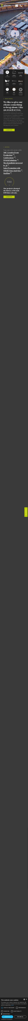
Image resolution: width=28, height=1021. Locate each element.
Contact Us (26, 512)
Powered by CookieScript (6, 1019)
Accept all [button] (7, 1016)
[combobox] (24, 999)
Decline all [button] (20, 1016)
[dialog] (14, 1009)
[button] (25, 71)
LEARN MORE (9, 196)
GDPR (12, 1005)
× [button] (26, 999)
